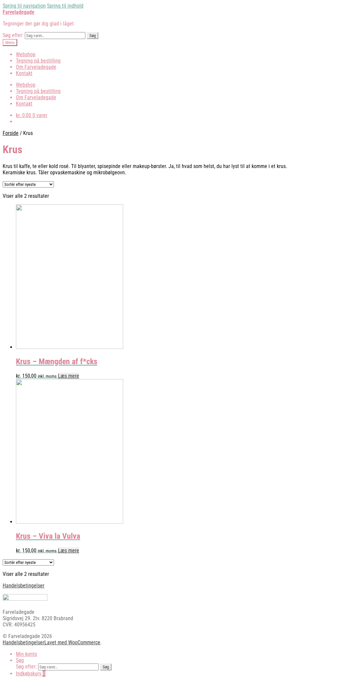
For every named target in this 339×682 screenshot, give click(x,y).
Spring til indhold (65, 6)
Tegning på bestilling (38, 61)
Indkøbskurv (30, 673)
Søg (92, 35)
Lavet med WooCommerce (72, 642)
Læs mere (68, 376)
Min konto (26, 654)
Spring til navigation (24, 6)
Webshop (25, 54)
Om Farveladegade (36, 67)
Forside (11, 133)
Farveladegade (18, 12)
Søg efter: (13, 35)
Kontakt (24, 73)
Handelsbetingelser (23, 585)
